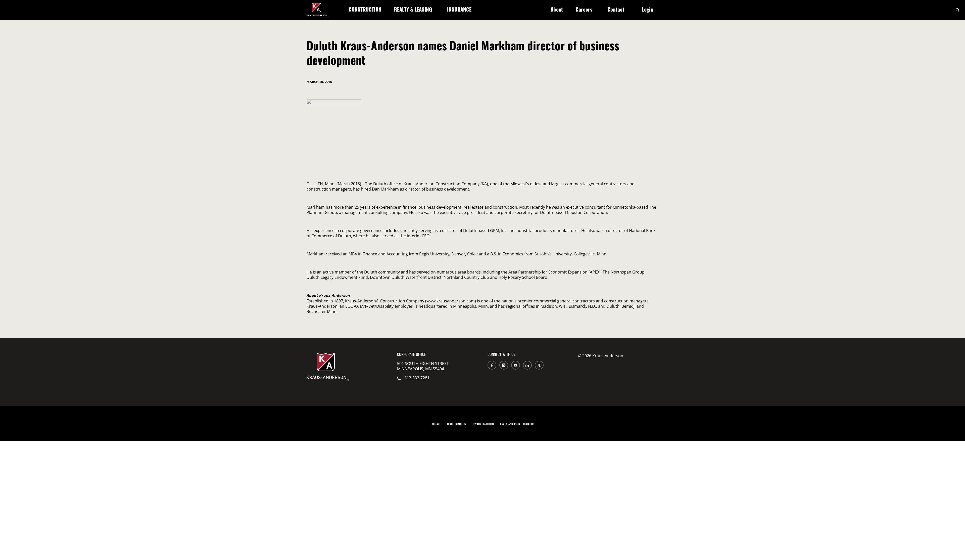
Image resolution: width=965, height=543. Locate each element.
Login (647, 10)
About (557, 10)
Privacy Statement (483, 424)
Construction (365, 10)
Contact (615, 10)
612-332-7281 (416, 377)
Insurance (459, 10)
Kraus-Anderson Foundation (517, 424)
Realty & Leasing (413, 10)
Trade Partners (456, 424)
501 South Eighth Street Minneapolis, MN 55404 (423, 366)
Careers (583, 10)
